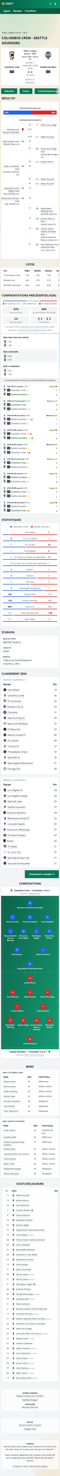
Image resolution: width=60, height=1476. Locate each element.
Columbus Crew (16, 695)
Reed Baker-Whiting (46, 210)
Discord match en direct (30, 1425)
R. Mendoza (30, 81)
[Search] (50, 3)
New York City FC (16, 718)
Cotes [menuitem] (26, 91)
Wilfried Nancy (34, 893)
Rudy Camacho (23, 1304)
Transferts (30, 10)
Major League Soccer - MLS (14, 32)
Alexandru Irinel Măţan (11, 189)
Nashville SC (14, 757)
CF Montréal (14, 729)
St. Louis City (14, 852)
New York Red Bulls (18, 723)
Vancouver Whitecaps (18, 829)
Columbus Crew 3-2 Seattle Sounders (32, 330)
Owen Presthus (11, 1091)
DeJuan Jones (10, 1081)
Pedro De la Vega (49, 125)
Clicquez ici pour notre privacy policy (30, 1466)
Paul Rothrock (47, 244)
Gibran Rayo (9, 1096)
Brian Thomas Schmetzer (34, 1055)
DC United (13, 740)
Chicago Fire (14, 768)
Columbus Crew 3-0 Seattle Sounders (34, 327)
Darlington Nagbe (24, 1284)
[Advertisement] (30, 23)
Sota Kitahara (10, 1158)
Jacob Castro (9, 1130)
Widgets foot (30, 1429)
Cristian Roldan (23, 1210)
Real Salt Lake (15, 801)
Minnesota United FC (18, 818)
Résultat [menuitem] (9, 91)
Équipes (17, 10)
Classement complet (40, 874)
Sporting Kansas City (18, 857)
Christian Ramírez (12, 1101)
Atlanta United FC (17, 735)
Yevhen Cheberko (24, 1343)
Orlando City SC (15, 706)
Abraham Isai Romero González (11, 131)
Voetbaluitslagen (30, 1400)
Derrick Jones (10, 1086)
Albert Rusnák (47, 137)
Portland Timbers (17, 835)
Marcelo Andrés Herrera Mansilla (31, 1309)
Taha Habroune (11, 1111)
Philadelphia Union (17, 751)
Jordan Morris (47, 161)
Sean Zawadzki (23, 1244)
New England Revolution (20, 763)
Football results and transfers (30, 1396)
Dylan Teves (9, 1163)
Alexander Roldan (24, 1220)
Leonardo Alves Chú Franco (16, 1154)
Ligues (6, 10)
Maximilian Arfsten (10, 198)
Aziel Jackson (9, 141)
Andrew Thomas (23, 1289)
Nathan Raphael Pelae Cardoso (14, 1143)
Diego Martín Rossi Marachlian (30, 1230)
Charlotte (12, 712)
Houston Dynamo (16, 812)
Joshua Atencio (48, 218)
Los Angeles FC (15, 790)
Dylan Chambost (11, 166)
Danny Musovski (11, 1173)
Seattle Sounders (17, 807)
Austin (10, 840)
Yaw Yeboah (9, 1106)
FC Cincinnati (14, 701)
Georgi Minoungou (12, 1168)
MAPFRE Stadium (12, 642)
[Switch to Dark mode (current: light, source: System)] (55, 3)
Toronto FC (13, 746)
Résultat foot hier (30, 1407)
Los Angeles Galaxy (17, 795)
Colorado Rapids (16, 824)
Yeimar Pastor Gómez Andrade (48, 230)
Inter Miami (14, 689)
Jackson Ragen (22, 1225)
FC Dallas (12, 846)
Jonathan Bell (10, 1137)
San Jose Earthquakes (19, 863)
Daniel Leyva (9, 1149)
